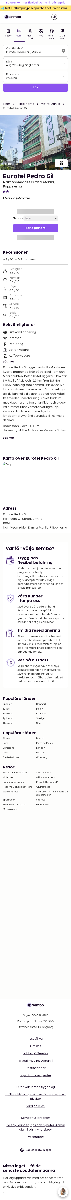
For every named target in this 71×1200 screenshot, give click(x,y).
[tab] (8, 34)
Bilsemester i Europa (14, 804)
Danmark (41, 704)
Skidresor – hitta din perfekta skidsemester (52, 793)
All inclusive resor (46, 777)
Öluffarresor (43, 787)
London (40, 748)
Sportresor (9, 799)
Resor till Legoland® (47, 782)
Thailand (8, 723)
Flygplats (18, 218)
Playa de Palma (44, 743)
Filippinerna (25, 104)
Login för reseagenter (35, 1075)
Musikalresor (10, 809)
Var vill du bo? (14, 48)
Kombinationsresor (13, 782)
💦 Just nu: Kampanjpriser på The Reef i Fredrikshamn (36, 8)
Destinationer (35, 1068)
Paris (5, 743)
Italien (39, 709)
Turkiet (6, 709)
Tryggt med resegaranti (35, 1061)
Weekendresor (11, 791)
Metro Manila (50, 104)
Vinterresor (9, 777)
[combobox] (32, 52)
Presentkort (35, 1137)
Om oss (35, 1046)
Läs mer (8, 361)
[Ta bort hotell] (63, 51)
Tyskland (8, 718)
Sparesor (41, 799)
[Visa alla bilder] (61, 163)
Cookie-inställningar (38, 1150)
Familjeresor (43, 804)
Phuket (40, 752)
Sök (35, 87)
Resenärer (12, 74)
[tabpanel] (35, 68)
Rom (5, 752)
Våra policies (35, 1106)
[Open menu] (64, 17)
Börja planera (35, 228)
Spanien (7, 704)
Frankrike (8, 713)
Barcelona (8, 748)
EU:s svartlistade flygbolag (35, 1087)
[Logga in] (54, 17)
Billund (40, 738)
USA (38, 723)
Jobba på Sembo (35, 1053)
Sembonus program (35, 1118)
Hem (6, 104)
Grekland (41, 713)
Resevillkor (35, 1039)
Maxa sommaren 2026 (15, 772)
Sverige (40, 718)
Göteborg (41, 757)
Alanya (7, 738)
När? (9, 61)
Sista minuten (43, 772)
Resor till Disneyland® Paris (17, 787)
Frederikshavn (11, 757)
